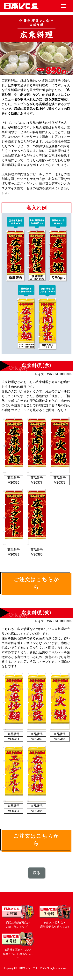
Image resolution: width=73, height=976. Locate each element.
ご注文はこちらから (36, 583)
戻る (36, 873)
